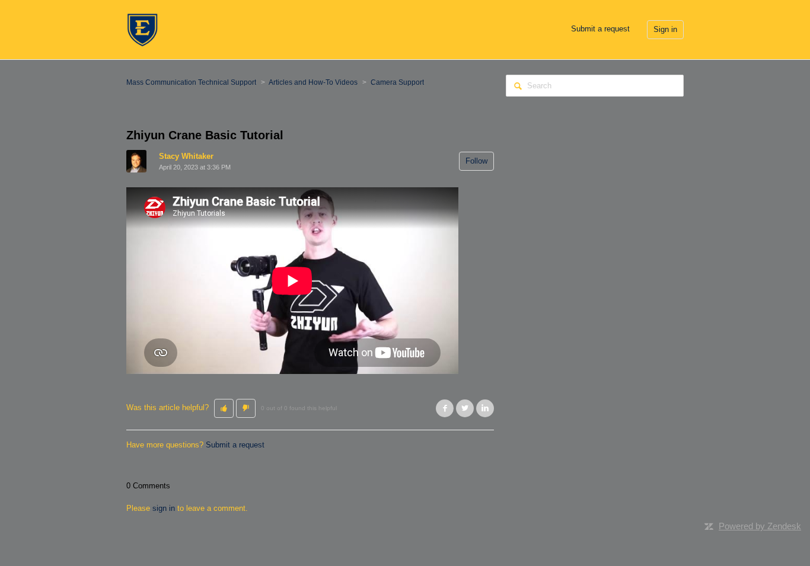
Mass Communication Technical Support (191, 82)
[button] (224, 408)
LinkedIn (485, 408)
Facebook (445, 408)
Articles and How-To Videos (313, 82)
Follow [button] (476, 160)
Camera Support (397, 82)
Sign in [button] (665, 29)
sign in (163, 508)
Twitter (465, 408)
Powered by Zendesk (760, 526)
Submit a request (600, 28)
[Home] (142, 28)
